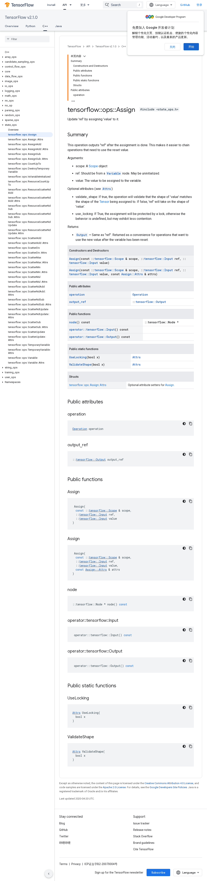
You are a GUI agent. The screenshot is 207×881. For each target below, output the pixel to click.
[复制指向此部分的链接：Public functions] (107, 479)
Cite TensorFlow (143, 849)
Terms (63, 864)
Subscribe (158, 872)
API (64, 5)
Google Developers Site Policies (168, 787)
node (72, 322)
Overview (11, 26)
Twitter (64, 836)
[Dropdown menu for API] (72, 5)
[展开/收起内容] (84, 56)
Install (51, 5)
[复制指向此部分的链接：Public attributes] (107, 402)
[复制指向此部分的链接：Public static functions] (120, 686)
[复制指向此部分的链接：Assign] (84, 492)
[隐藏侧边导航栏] (49, 874)
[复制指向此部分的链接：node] (81, 590)
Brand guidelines (143, 842)
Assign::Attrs (132, 274)
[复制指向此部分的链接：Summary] (92, 135)
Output (81, 235)
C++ (45, 26)
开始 (191, 47)
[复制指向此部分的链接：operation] (90, 414)
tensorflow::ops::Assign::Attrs (87, 385)
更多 (83, 5)
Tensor (104, 202)
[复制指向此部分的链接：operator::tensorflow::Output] (126, 651)
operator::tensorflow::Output (92, 337)
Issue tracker (141, 823)
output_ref (77, 302)
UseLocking (78, 357)
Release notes (142, 829)
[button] (26, 57)
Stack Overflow (143, 836)
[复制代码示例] (190, 423)
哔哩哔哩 (65, 842)
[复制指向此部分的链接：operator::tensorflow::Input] (122, 620)
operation (77, 294)
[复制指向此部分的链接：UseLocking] (93, 698)
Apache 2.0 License (114, 787)
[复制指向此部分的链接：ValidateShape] (98, 737)
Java (58, 26)
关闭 (172, 47)
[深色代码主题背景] (184, 423)
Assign (74, 259)
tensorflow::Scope (109, 259)
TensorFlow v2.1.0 (21, 17)
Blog (62, 823)
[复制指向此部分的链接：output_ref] (92, 445)
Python (30, 26)
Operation (140, 294)
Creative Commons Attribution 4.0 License (169, 783)
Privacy (76, 864)
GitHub (185, 5)
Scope (93, 166)
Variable (114, 173)
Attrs (106, 189)
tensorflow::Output (151, 302)
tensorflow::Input (158, 259)
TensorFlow (74, 46)
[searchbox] (27, 39)
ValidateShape (80, 364)
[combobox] (123, 4)
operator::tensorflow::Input (92, 329)
